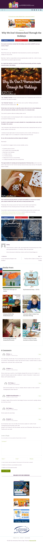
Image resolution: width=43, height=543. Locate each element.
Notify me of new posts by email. (9, 467)
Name (3, 459)
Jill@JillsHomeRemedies (12, 395)
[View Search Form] (4, 10)
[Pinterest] (36, 10)
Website (31, 459)
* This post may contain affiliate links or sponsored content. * (21, 16)
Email (17, 459)
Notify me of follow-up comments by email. (12, 465)
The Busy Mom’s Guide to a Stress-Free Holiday (33, 258)
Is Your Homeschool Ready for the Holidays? (8, 258)
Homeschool (21, 30)
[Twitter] (39, 10)
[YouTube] (41, 10)
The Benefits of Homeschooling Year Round (10, 212)
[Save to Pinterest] (1, 271)
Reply (40, 354)
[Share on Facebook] (1, 269)
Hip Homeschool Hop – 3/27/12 (31, 289)
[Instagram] (34, 10)
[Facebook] (32, 10)
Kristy (8, 244)
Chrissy (8, 354)
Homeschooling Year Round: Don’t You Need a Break (12, 213)
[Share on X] (1, 274)
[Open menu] (2, 10)
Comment (4, 441)
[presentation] (11, 279)
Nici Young (10, 383)
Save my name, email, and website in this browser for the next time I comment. (17, 462)
